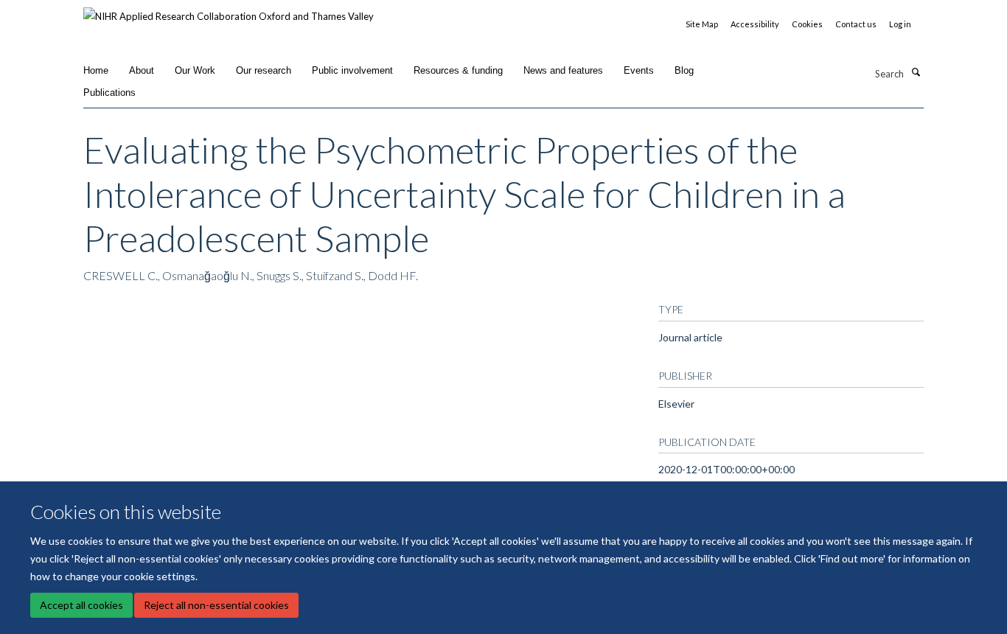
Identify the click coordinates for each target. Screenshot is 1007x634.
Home (95, 70)
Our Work (195, 70)
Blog (684, 70)
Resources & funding (458, 70)
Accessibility (755, 24)
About (141, 70)
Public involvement (352, 70)
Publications (109, 92)
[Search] (915, 72)
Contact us (856, 24)
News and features (563, 70)
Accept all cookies (81, 605)
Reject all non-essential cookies (216, 605)
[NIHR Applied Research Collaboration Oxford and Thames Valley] (228, 11)
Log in (900, 24)
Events (639, 70)
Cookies (807, 24)
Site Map (702, 24)
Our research (263, 70)
